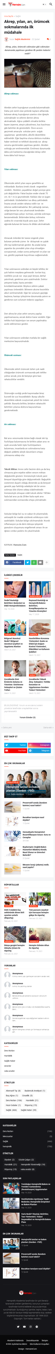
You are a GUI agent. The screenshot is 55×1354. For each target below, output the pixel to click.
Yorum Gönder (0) (28, 717)
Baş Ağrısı (12, 1095)
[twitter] (18, 1326)
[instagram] (30, 1326)
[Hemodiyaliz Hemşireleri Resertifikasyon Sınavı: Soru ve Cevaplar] (12, 836)
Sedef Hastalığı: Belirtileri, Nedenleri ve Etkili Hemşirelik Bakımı (15, 603)
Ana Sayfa (8, 16)
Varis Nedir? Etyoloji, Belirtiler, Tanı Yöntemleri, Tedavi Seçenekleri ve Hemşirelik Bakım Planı (36, 1218)
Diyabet (10, 1160)
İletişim (45, 1340)
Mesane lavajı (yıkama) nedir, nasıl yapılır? (36, 866)
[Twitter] (27, 562)
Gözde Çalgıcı (26, 1160)
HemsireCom (31, 1349)
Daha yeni (7, 727)
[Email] (40, 562)
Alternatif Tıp (13, 1091)
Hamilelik (8, 1056)
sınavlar (7, 1066)
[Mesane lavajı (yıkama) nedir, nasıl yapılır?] (12, 869)
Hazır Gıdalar (13, 1105)
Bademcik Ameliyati (35, 1091)
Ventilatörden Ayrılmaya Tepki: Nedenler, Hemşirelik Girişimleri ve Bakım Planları (35, 1202)
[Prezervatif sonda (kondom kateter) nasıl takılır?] (12, 807)
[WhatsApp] (34, 562)
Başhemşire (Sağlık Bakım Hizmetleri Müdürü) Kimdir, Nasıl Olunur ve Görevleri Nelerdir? (35, 851)
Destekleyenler (32, 1340)
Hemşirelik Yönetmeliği (33, 1164)
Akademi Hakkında (15, 1340)
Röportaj (31, 1105)
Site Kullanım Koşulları (39, 1344)
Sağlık (18, 16)
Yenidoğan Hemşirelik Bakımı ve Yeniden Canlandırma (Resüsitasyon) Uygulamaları (35, 1187)
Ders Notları (9, 1051)
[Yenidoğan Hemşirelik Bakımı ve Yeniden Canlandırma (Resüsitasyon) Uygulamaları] (11, 1188)
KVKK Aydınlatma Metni (16, 1344)
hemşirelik (27, 1146)
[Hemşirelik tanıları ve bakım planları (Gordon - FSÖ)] (11, 1243)
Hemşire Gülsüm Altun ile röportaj (39, 946)
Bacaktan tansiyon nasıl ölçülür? (33, 818)
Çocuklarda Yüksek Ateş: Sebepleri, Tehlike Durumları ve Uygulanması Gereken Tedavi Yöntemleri (39, 684)
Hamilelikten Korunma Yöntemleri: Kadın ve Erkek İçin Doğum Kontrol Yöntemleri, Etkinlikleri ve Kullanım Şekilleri (39, 645)
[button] (4, 4)
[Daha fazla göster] (47, 562)
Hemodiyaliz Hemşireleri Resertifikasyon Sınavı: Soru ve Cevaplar (37, 835)
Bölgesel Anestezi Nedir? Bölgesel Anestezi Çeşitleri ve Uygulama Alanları (13, 642)
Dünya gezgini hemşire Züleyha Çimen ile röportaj (14, 948)
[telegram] (36, 1326)
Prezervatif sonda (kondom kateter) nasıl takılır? (35, 804)
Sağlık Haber (9, 1061)
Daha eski (47, 727)
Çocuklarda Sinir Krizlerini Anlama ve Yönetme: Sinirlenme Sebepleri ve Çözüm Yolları (13, 684)
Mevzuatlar (27, 1136)
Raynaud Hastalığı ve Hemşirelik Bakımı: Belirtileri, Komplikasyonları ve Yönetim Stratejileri (38, 605)
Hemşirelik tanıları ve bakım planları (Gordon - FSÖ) (33, 1240)
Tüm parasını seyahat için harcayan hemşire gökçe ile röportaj (39, 912)
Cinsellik (27, 1095)
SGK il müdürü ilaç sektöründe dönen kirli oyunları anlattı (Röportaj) (14, 914)
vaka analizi (9, 1071)
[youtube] (24, 1326)
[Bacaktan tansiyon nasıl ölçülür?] (12, 821)
